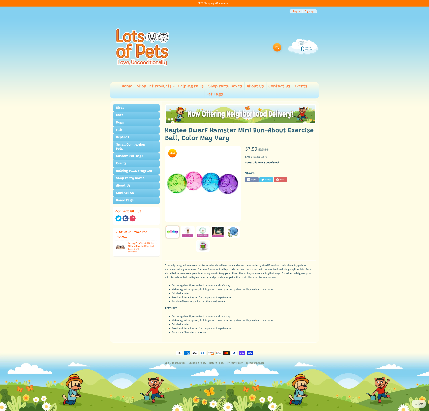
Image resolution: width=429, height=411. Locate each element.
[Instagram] (133, 218)
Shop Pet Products (156, 87)
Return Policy (216, 363)
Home (127, 86)
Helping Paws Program (134, 171)
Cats (119, 115)
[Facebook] (125, 218)
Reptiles (122, 137)
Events (301, 86)
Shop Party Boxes (225, 86)
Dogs (120, 122)
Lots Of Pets (213, 398)
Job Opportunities (175, 363)
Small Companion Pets (130, 146)
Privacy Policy (235, 363)
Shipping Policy (197, 363)
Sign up (309, 11)
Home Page (125, 200)
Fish (119, 130)
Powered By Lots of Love (214, 401)
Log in (296, 11)
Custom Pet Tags (129, 156)
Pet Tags (214, 94)
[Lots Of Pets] (142, 47)
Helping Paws (191, 86)
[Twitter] (118, 218)
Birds (120, 108)
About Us (255, 86)
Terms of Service (255, 363)
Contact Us (279, 86)
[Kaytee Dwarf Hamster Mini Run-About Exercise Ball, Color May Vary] (172, 232)
